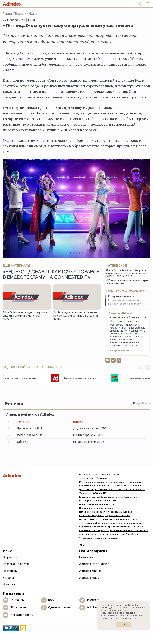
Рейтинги (86, 557)
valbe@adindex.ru (119, 351)
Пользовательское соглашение (96, 508)
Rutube (91, 607)
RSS (51, 600)
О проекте (10, 557)
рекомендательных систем (114, 618)
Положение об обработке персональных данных (105, 512)
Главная (8, 13)
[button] (6, 208)
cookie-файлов (125, 613)
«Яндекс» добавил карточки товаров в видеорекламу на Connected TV (51, 275)
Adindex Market (90, 571)
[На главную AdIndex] (38, 475)
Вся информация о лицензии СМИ (97, 500)
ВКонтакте (18, 607)
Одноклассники (59, 607)
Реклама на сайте (16, 564)
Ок (123, 624)
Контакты (17, 600)
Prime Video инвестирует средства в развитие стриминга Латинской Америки (25, 316)
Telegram (92, 600)
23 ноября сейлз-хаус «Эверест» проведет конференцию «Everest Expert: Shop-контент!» (125, 274)
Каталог (9, 577)
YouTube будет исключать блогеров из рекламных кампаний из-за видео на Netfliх (77, 316)
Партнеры (10, 571)
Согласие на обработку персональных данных (104, 515)
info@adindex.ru (21, 615)
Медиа (33, 13)
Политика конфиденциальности (96, 504)
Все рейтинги (141, 403)
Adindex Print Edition (94, 564)
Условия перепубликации (93, 478)
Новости (20, 13)
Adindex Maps (89, 577)
